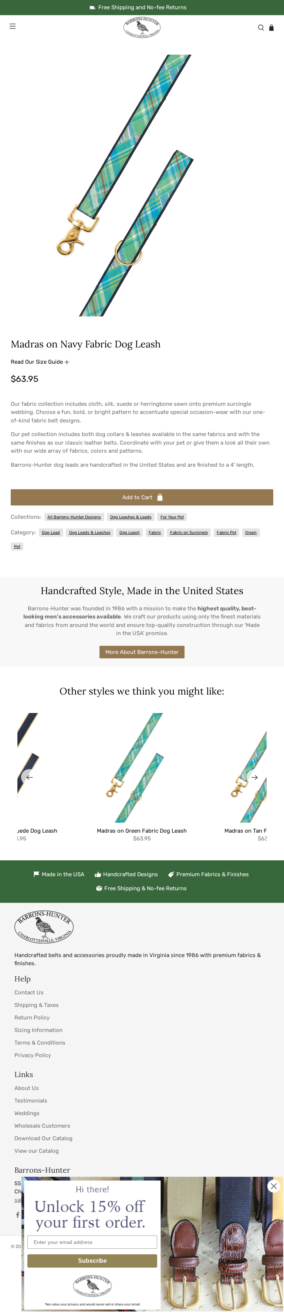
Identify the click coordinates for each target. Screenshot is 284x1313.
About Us (26, 1088)
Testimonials (30, 1100)
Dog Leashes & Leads (131, 517)
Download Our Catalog (43, 1138)
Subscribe (92, 1261)
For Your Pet (172, 517)
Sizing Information (38, 1030)
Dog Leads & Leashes (90, 532)
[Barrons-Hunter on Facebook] (17, 1216)
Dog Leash (129, 532)
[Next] (255, 777)
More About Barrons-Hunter (142, 652)
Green (251, 532)
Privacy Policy (32, 1055)
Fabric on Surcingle (189, 532)
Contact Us (29, 992)
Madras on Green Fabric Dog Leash (142, 830)
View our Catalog (36, 1151)
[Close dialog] (273, 1186)
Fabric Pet (226, 532)
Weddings (27, 1113)
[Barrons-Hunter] (142, 27)
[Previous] (29, 777)
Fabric (155, 532)
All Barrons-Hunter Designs (74, 517)
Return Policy (32, 1017)
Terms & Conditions (39, 1042)
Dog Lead (51, 532)
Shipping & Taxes (36, 1005)
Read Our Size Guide (37, 362)
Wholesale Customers (42, 1125)
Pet (17, 546)
